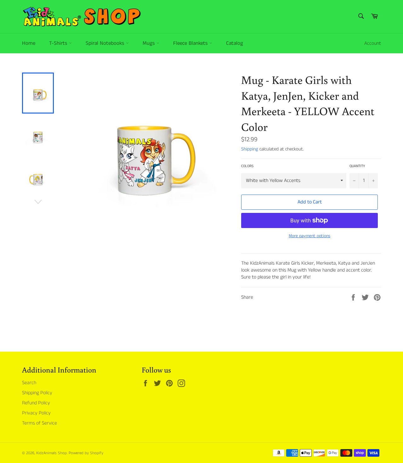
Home (28, 43)
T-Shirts (59, 43)
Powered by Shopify (86, 453)
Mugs (149, 43)
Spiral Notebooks (106, 43)
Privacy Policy (36, 413)
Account (372, 43)
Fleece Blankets (191, 43)
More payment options (309, 236)
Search (29, 382)
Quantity (357, 166)
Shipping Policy (37, 392)
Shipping (249, 149)
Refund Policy (36, 403)
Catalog (234, 43)
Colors (247, 166)
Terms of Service (39, 423)
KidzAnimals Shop (51, 453)
